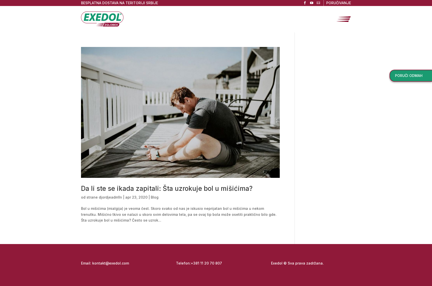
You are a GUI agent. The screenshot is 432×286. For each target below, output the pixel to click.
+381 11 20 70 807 (206, 263)
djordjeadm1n (110, 197)
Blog (154, 197)
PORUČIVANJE (338, 3)
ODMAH (408, 75)
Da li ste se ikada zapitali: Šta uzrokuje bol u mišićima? (166, 188)
